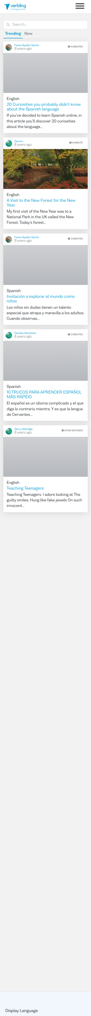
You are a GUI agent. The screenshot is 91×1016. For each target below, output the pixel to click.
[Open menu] (80, 7)
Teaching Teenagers (25, 489)
